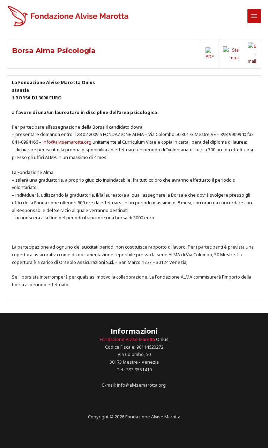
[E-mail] (252, 53)
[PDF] (210, 53)
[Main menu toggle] (254, 16)
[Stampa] (231, 53)
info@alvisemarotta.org (67, 142)
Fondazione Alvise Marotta (127, 339)
